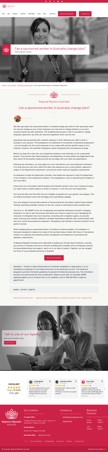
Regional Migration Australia (20, 449)
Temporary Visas (86, 298)
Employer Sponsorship (21, 298)
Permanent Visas (74, 298)
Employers (39, 298)
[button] (104, 388)
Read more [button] (32, 396)
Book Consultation (67, 14)
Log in (26, 441)
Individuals (64, 298)
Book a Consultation (54, 258)
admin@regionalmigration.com (73, 417)
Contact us (85, 14)
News (31, 298)
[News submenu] (46, 13)
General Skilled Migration (51, 298)
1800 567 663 (67, 421)
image (102, 449)
